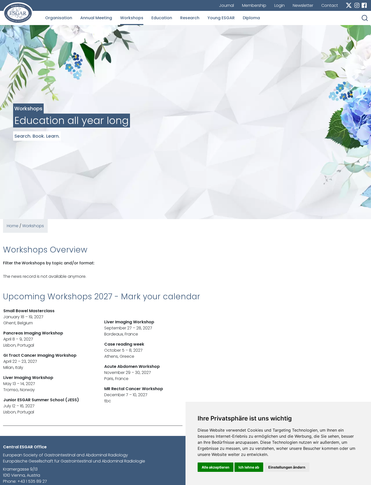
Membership (254, 5)
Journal (226, 5)
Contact (329, 5)
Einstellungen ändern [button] (286, 467)
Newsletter (303, 5)
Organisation (58, 18)
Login (279, 5)
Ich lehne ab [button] (248, 467)
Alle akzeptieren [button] (215, 467)
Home (12, 226)
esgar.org (18, 13)
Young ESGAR (221, 18)
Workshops (131, 18)
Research (189, 18)
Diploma (251, 18)
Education (161, 18)
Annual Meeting (96, 18)
